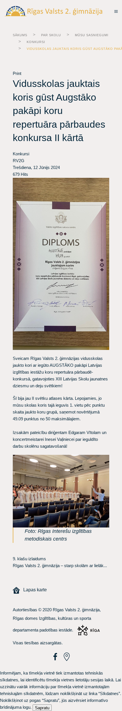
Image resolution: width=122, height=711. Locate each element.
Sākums (20, 35)
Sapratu (42, 707)
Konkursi (36, 42)
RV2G (18, 160)
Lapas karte (33, 589)
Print (17, 73)
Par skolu (51, 35)
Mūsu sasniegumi (91, 35)
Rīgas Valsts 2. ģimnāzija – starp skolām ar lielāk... (60, 565)
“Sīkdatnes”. (109, 693)
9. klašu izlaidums (29, 558)
